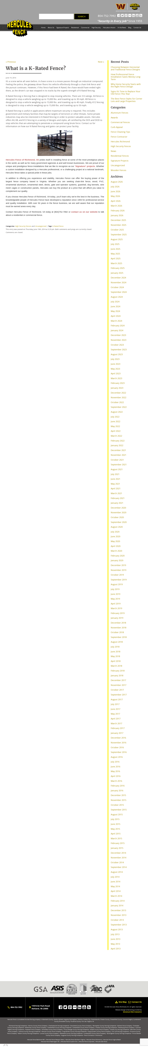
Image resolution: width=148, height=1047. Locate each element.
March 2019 (116, 608)
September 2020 (119, 522)
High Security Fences (23, 226)
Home (43, 28)
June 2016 (115, 766)
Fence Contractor (119, 136)
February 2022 (118, 440)
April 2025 (115, 258)
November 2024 (118, 282)
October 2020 (117, 517)
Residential (75, 28)
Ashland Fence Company (124, 1025)
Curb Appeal (117, 127)
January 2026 (117, 215)
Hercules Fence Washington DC (50, 1041)
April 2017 (115, 718)
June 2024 (115, 306)
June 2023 (115, 364)
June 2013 (115, 939)
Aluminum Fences (119, 112)
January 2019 (117, 617)
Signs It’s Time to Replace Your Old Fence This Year (125, 92)
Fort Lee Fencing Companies (120, 1031)
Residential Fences (120, 155)
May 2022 (115, 426)
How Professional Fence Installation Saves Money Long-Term (126, 77)
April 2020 (115, 546)
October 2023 (117, 344)
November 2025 (118, 225)
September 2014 (119, 867)
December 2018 (118, 622)
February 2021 (118, 498)
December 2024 (118, 277)
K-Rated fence (58, 226)
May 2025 (115, 253)
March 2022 (116, 435)
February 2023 (118, 383)
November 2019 (118, 570)
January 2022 (117, 445)
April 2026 (115, 201)
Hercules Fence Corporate (86, 1041)
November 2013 (118, 915)
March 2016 (116, 781)
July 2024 (115, 301)
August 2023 (117, 354)
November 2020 (118, 512)
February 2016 (118, 785)
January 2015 (117, 848)
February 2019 (118, 613)
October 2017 (117, 689)
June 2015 (115, 824)
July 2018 (115, 646)
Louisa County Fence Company (49, 1033)
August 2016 (117, 757)
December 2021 (118, 450)
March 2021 (116, 493)
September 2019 (119, 579)
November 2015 (118, 800)
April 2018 (115, 661)
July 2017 (115, 704)
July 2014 (115, 876)
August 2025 (117, 239)
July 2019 (115, 589)
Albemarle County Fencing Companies (71, 1033)
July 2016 (115, 761)
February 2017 (118, 728)
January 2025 (117, 272)
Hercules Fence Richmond (94, 1039)
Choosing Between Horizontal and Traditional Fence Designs (125, 68)
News (113, 151)
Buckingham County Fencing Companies (119, 1033)
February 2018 (118, 670)
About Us (51, 28)
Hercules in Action (109, 28)
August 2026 (117, 181)
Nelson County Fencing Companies (28, 1033)
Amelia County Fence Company (99, 1029)
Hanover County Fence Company (51, 1031)
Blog (129, 28)
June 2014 (115, 881)
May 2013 (115, 943)
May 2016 (115, 771)
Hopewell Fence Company (33, 1029)
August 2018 (117, 641)
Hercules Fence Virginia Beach (112, 1039)
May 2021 (115, 483)
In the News (122, 28)
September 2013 (119, 924)
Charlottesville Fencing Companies (59, 1025)
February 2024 (118, 325)
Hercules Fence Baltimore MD (36, 1039)
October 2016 (117, 747)
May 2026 (115, 196)
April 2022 (115, 431)
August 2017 (117, 699)
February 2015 (118, 843)
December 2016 (118, 737)
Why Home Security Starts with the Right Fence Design (126, 85)
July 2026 (115, 186)
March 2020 (116, 550)
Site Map (122, 1002)
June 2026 (115, 191)
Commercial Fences (120, 122)
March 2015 (116, 838)
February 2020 (118, 555)
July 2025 (115, 244)
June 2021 (115, 479)
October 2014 (117, 862)
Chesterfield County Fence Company (83, 1027)
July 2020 (115, 531)
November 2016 (118, 742)
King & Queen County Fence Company (99, 1031)
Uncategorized (40, 226)
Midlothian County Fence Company (35, 1027)
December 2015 (118, 795)
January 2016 (117, 790)
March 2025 (116, 263)
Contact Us (137, 28)
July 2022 (115, 416)
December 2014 (118, 852)
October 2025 (117, 229)
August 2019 (117, 584)
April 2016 (115, 776)
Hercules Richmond (120, 141)
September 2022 (119, 407)
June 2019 (115, 594)
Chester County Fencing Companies (106, 1027)
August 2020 (117, 526)
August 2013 (117, 929)
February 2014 (118, 900)
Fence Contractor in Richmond (93, 1035)
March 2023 (116, 378)
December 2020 (118, 507)
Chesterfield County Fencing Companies (59, 1027)
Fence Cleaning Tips (120, 131)
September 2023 (119, 349)
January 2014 (117, 905)
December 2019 (118, 565)
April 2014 (115, 891)
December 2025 (118, 220)
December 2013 (118, 910)
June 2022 (115, 421)
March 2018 (116, 665)
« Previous (11, 61)
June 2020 (115, 536)
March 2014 (116, 896)
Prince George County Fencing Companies (76, 1029)
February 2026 (118, 210)
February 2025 (118, 268)
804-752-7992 (107, 16)
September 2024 (119, 292)
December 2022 (118, 392)
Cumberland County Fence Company (95, 1033)
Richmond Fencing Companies (18, 1025)
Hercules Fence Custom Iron (69, 1041)
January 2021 (117, 502)
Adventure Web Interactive (132, 1012)
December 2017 (118, 680)
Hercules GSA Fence (101, 1041)
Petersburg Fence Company (126, 1027)
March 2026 (116, 205)
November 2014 (118, 857)
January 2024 (117, 330)
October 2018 (117, 632)
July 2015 (115, 819)
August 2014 (117, 872)
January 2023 (117, 387)
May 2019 (115, 598)
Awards (114, 117)
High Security (96, 28)
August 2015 (117, 814)
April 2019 (115, 603)
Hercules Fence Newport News (55, 1039)
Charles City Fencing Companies (119, 1029)
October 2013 (117, 920)
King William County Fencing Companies (74, 1031)
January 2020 (117, 560)
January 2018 (117, 675)
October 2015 (117, 805)
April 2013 (115, 948)
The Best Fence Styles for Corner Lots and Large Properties (126, 100)
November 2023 (118, 340)
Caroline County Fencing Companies (29, 1031)
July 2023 (115, 359)
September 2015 (119, 809)
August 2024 (117, 296)
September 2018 (119, 637)
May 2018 (115, 656)
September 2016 (119, 752)
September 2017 (119, 694)
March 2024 (116, 320)
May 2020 (115, 541)
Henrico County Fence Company (37, 1025)
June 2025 (115, 249)
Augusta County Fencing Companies (72, 1035)
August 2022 (117, 411)
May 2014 (115, 886)
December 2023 (118, 335)
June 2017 (115, 709)
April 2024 (115, 316)
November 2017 (118, 685)
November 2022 (118, 397)
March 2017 (116, 723)
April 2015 (115, 833)
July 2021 (115, 474)
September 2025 (119, 234)
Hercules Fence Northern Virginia (75, 1039)
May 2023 (115, 368)
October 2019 (117, 574)
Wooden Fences (118, 170)
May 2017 (115, 713)
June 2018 (115, 651)
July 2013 (115, 934)
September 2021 (119, 464)
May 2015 (115, 828)
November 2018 (118, 627)
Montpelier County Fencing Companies (104, 1025)
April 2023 (115, 373)
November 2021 (118, 455)
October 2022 (117, 402)
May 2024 (115, 311)
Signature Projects (62, 28)
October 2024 (117, 287)
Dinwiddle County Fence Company (52, 1029)
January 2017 (117, 733)
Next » (101, 61)
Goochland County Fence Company (81, 1025)
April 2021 (115, 488)
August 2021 (117, 469)
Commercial (85, 28)
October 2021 (117, 459)
